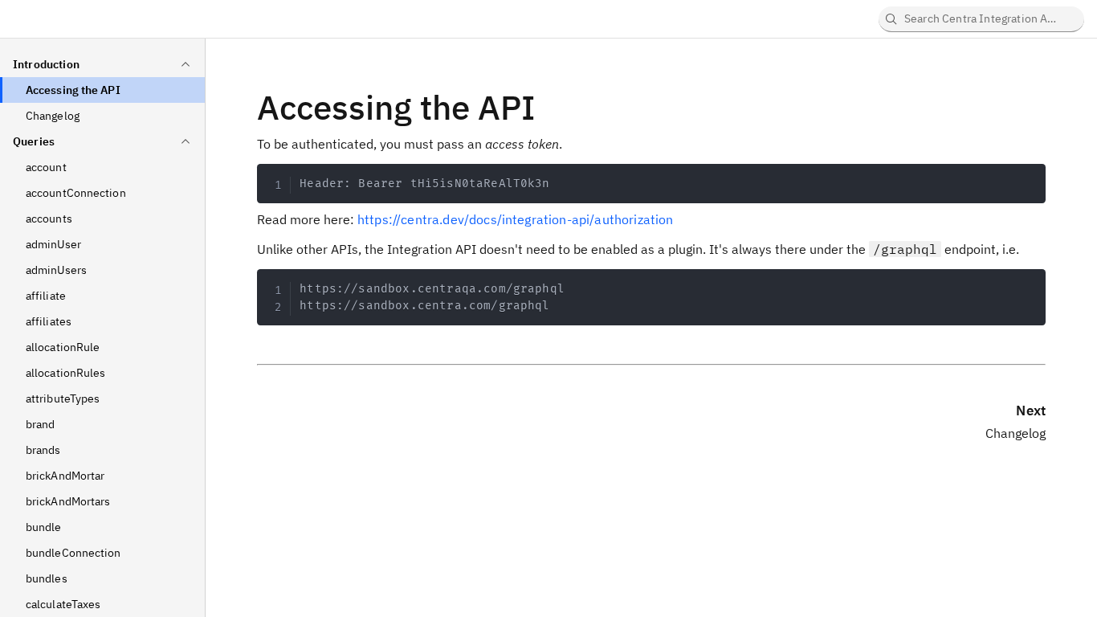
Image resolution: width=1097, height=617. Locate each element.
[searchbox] (981, 19)
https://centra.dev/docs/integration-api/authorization (515, 219)
